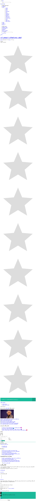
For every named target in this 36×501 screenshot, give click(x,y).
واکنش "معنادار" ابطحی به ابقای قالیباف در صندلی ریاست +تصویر (11, 429)
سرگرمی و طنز (8, 21)
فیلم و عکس (7, 20)
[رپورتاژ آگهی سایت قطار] (4, 444)
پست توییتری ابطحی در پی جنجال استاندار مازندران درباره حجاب (11, 427)
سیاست (7, 8)
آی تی (6, 18)
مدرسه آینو (2, 479)
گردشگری (7, 14)
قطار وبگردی (7, 408)
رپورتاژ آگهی (4, 23)
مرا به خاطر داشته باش (3, 488)
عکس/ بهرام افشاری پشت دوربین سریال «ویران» (7, 422)
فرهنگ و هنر (7, 11)
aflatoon (1, 39)
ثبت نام (3, 24)
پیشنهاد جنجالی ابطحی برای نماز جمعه (7, 428)
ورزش (7, 10)
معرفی (3, 22)
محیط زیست (7, 13)
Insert (9, 500)
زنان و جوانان (7, 16)
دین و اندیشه (7, 15)
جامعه (6, 9)
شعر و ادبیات (7, 17)
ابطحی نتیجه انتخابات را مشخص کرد (11, 37)
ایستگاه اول (3, 6)
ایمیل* (9, 438)
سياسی (1, 34)
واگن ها (3, 7)
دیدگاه (10, 39)
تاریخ (6, 12)
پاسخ (1, 498)
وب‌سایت (10, 439)
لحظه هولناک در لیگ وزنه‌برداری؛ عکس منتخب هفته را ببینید (10, 451)
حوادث (7, 19)
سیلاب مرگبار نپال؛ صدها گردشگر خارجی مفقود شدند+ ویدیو (11, 453)
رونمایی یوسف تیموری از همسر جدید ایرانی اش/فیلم (9, 450)
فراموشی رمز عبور (11, 488)
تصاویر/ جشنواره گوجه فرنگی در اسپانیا (6, 420)
